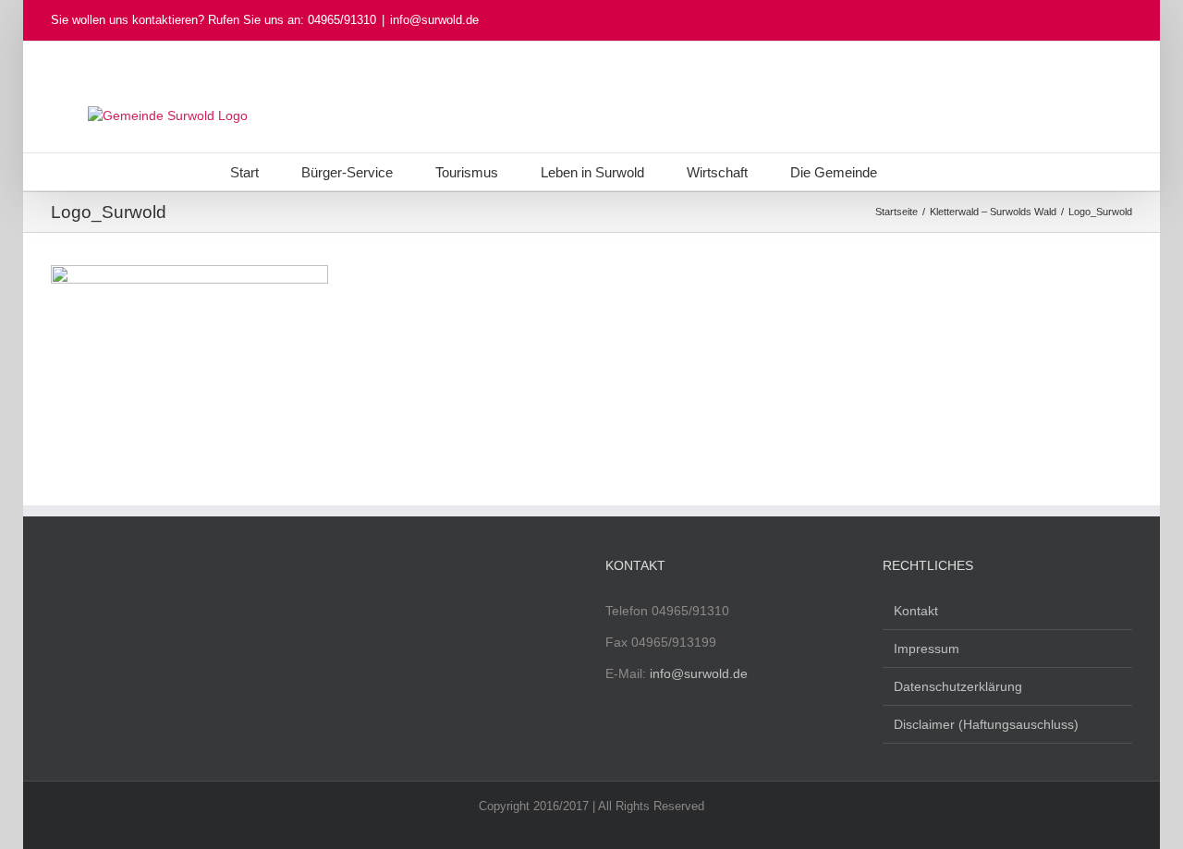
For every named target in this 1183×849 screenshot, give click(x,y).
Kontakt (916, 610)
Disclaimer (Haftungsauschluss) (986, 724)
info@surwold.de (434, 20)
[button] (925, 171)
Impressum (926, 648)
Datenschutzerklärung (958, 686)
